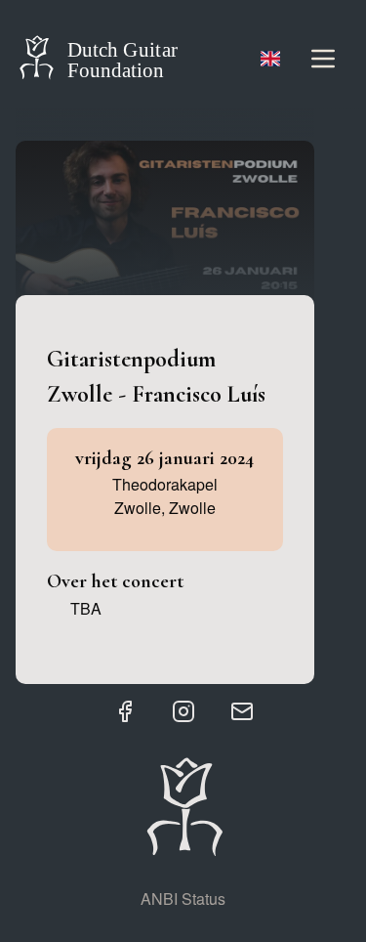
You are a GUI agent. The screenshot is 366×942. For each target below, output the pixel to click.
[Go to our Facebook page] (125, 711)
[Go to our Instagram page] (183, 711)
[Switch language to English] (270, 58)
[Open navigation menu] (323, 58)
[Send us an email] (242, 711)
